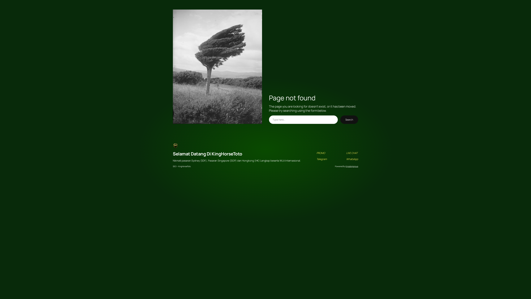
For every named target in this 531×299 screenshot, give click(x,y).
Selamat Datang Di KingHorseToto (207, 154)
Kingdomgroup (352, 166)
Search (349, 119)
